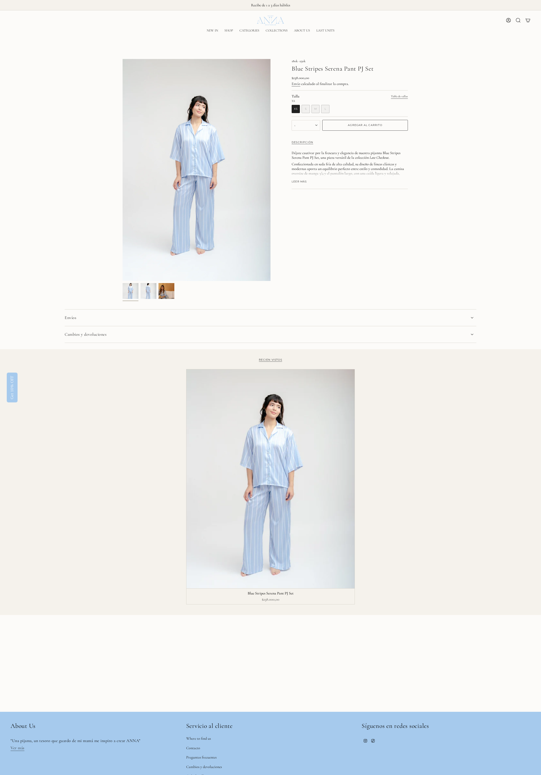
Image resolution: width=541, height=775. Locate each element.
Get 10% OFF (12, 387)
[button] (228, 30)
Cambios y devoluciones (86, 334)
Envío (296, 83)
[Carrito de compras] (528, 20)
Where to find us (198, 738)
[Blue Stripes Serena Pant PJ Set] (270, 478)
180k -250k (299, 61)
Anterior (122, 170)
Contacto (193, 748)
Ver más (18, 747)
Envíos (70, 317)
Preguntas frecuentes (201, 757)
